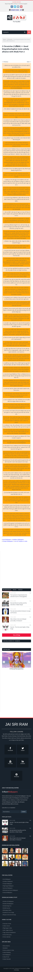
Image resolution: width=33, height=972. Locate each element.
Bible (12, 804)
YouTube (10, 763)
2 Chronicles (9, 39)
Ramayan (22, 802)
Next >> (29, 62)
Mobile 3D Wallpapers (8, 903)
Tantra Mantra (6, 946)
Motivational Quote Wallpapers (10, 890)
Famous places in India (8, 950)
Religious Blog (7, 589)
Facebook (10, 750)
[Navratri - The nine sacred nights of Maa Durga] (5, 627)
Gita (18, 802)
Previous (4, 662)
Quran (16, 804)
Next (29, 662)
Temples (20, 589)
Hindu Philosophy (7, 934)
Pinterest (16, 776)
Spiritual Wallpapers (7, 888)
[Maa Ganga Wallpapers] (5, 850)
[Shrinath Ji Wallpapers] (18, 863)
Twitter (23, 750)
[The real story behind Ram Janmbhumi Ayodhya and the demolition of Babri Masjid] (5, 603)
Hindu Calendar (6, 937)
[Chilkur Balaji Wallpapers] (25, 863)
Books (14, 589)
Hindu (3, 796)
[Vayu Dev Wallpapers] (11, 863)
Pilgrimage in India (7, 928)
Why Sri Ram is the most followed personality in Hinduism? (18, 619)
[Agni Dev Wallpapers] (5, 863)
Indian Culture (6, 926)
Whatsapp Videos (7, 910)
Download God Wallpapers (10, 845)
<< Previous (5, 62)
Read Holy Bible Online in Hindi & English (16, 4)
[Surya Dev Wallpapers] (25, 857)
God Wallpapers (7, 539)
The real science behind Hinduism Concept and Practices (20, 611)
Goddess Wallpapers (18, 539)
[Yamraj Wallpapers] (11, 857)
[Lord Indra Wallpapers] (5, 857)
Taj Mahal (5, 948)
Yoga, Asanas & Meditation (9, 932)
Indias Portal (6, 957)
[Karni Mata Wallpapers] (18, 850)
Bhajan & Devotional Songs (9, 914)
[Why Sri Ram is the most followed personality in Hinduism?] (5, 619)
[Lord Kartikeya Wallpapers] (18, 857)
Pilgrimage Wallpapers (8, 886)
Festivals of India (7, 923)
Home (4, 39)
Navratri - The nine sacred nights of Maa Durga (19, 627)
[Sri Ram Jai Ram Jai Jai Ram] (16, 660)
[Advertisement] (17, 26)
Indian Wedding (7, 952)
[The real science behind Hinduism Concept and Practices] (5, 611)
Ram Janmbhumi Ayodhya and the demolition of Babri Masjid (18, 603)
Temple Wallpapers (8, 541)
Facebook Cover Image (8, 912)
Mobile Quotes (6, 908)
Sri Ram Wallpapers (12, 788)
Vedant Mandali (7, 959)
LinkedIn (22, 763)
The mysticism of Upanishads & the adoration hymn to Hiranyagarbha (18, 595)
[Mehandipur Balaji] (25, 850)
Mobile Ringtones (7, 906)
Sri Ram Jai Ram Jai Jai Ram (16, 669)
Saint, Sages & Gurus (8, 930)
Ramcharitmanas (6, 804)
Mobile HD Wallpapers (8, 901)
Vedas (15, 802)
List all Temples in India (20, 541)
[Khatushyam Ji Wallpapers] (11, 850)
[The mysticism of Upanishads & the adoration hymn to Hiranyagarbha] (5, 595)
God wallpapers (22, 796)
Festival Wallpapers (7, 892)
